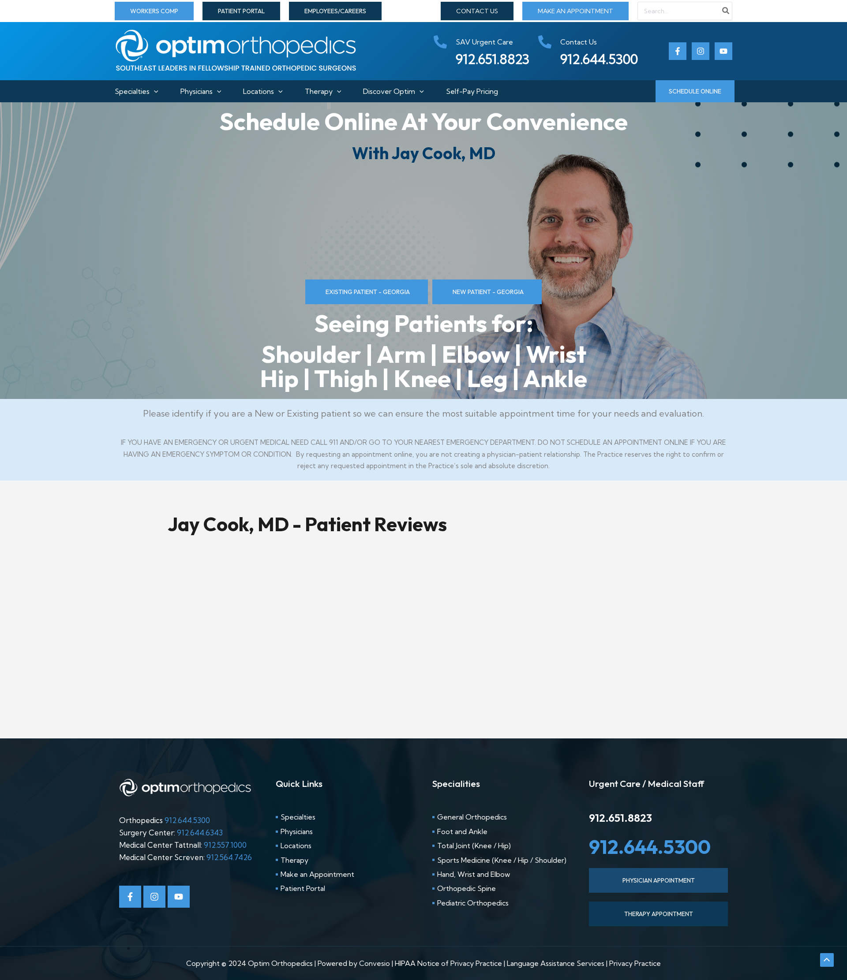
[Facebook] (677, 51)
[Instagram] (700, 51)
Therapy (319, 91)
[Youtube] (723, 51)
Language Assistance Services (555, 963)
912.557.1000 (225, 845)
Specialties (132, 91)
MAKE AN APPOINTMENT (575, 11)
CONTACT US (477, 11)
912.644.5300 (187, 820)
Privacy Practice (635, 963)
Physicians (196, 91)
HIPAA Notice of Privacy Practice (448, 963)
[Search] (726, 11)
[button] (154, 11)
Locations (258, 91)
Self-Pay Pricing (472, 91)
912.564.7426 (229, 857)
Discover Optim (389, 91)
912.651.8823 (620, 817)
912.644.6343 (200, 832)
